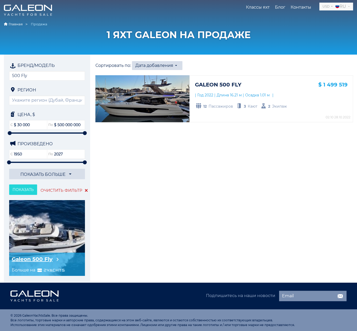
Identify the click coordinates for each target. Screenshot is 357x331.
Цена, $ (25, 114)
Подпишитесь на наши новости (240, 295)
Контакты (301, 7)
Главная (16, 24)
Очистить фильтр (62, 190)
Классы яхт (258, 7)
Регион (26, 90)
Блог (280, 7)
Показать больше (43, 174)
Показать (23, 189)
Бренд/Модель (35, 65)
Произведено (34, 143)
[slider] (10, 133)
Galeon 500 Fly (32, 259)
